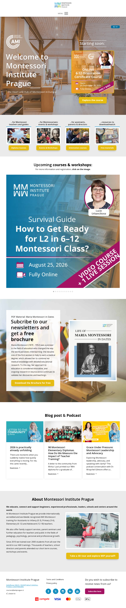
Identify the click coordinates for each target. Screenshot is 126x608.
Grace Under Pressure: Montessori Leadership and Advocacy (100, 450)
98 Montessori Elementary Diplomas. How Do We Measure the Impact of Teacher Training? (62, 453)
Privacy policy (51, 583)
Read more (14, 468)
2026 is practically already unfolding (21, 449)
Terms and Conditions (55, 579)
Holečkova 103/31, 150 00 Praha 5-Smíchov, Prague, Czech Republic (22, 586)
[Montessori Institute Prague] (63, 5)
